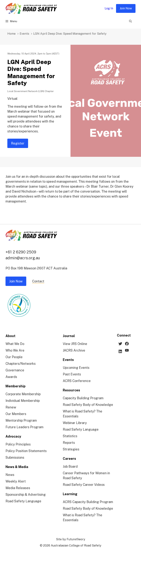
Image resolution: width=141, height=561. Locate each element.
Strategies (71, 449)
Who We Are (15, 350)
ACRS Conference (77, 381)
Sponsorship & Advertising (26, 494)
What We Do (15, 344)
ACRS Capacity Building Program (88, 502)
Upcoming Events (76, 368)
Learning (70, 494)
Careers (69, 459)
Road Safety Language (23, 501)
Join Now (126, 8)
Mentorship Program (21, 420)
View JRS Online (75, 344)
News (10, 475)
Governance (15, 370)
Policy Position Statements (26, 451)
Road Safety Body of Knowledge (88, 405)
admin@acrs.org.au (23, 257)
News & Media (17, 467)
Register (17, 143)
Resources (71, 390)
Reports (69, 443)
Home (11, 33)
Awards (11, 377)
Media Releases (18, 488)
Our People (14, 357)
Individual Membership (23, 401)
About (10, 336)
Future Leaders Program (25, 427)
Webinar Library (75, 423)
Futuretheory (76, 539)
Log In (109, 8)
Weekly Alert (16, 481)
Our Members (16, 414)
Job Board (70, 466)
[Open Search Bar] (130, 21)
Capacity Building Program (83, 398)
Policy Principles (18, 444)
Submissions (15, 457)
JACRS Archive (74, 350)
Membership (16, 386)
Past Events (72, 374)
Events (24, 33)
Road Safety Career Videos (84, 485)
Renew (11, 407)
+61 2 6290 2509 (21, 252)
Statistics (70, 436)
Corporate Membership (23, 394)
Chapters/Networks (21, 364)
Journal (69, 336)
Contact (38, 281)
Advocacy (13, 436)
